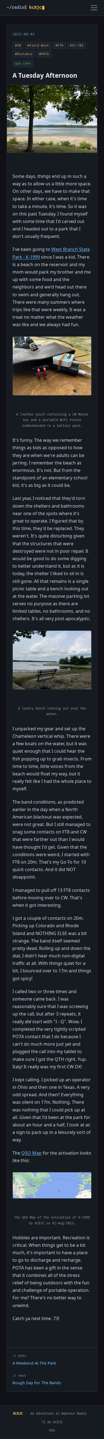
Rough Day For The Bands (36, 1382)
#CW (18, 45)
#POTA (44, 54)
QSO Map (31, 1153)
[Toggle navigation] (94, 7)
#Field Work (38, 45)
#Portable (23, 54)
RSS (52, 1430)
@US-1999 (23, 64)
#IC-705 (76, 45)
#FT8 (59, 45)
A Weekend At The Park (34, 1363)
